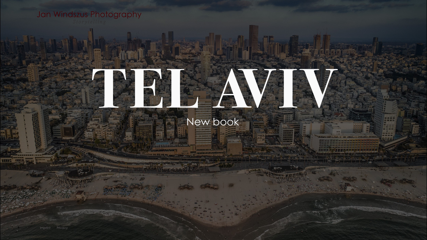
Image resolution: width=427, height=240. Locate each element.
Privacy (62, 228)
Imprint (45, 228)
